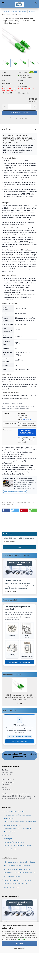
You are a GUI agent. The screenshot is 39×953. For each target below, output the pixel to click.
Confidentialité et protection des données (17, 845)
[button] (5, 106)
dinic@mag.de (27, 419)
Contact (6, 835)
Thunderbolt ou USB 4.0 (11, 887)
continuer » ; (23, 11)
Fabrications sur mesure (12, 876)
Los (19, 547)
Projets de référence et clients (14, 812)
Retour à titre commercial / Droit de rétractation (20, 822)
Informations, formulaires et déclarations (17, 829)
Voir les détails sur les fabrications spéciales (15, 491)
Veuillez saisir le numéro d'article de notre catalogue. (18, 538)
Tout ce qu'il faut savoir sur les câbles (19, 563)
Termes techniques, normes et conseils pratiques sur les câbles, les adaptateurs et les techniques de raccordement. (19, 586)
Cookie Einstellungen (10, 849)
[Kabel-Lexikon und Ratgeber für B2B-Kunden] (19, 568)
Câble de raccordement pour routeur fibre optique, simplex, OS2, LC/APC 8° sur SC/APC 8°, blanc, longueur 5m (19, 697)
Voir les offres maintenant (19, 741)
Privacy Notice (21, 939)
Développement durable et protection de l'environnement (17, 816)
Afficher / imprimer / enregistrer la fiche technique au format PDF (27, 432)
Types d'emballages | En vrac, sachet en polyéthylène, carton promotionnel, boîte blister (19, 871)
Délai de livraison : (7, 75)
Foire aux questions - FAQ (12, 825)
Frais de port (8, 839)
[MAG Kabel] (19, 4)
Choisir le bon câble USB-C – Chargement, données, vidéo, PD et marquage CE (17, 882)
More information (19, 949)
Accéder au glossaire (11, 591)
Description (7, 129)
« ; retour (14, 11)
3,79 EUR (19, 703)
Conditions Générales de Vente (14, 842)
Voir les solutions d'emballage (19, 662)
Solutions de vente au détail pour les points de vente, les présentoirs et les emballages (19, 863)
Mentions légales (9, 832)
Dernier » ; (31, 11)
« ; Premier (6, 11)
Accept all (19, 943)
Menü (3, 3)
